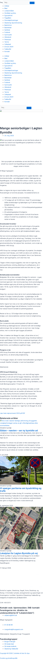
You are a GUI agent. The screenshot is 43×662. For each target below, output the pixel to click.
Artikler (6, 6)
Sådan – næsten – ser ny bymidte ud (19, 430)
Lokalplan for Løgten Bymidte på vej (19, 553)
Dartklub (7, 30)
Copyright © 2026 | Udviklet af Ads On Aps (15, 653)
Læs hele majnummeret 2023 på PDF (12, 413)
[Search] (29, 108)
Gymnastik (8, 35)
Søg (1, 2)
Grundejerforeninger (11, 20)
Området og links (10, 13)
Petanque (7, 39)
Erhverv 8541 (8, 47)
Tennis (6, 42)
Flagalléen (7, 18)
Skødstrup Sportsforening (13, 23)
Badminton (8, 25)
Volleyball (7, 44)
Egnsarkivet (8, 15)
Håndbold (7, 37)
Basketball (7, 27)
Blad (5, 8)
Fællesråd (7, 49)
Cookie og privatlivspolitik (8, 658)
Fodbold (7, 32)
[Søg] (32, 3)
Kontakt (7, 51)
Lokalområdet (9, 11)
